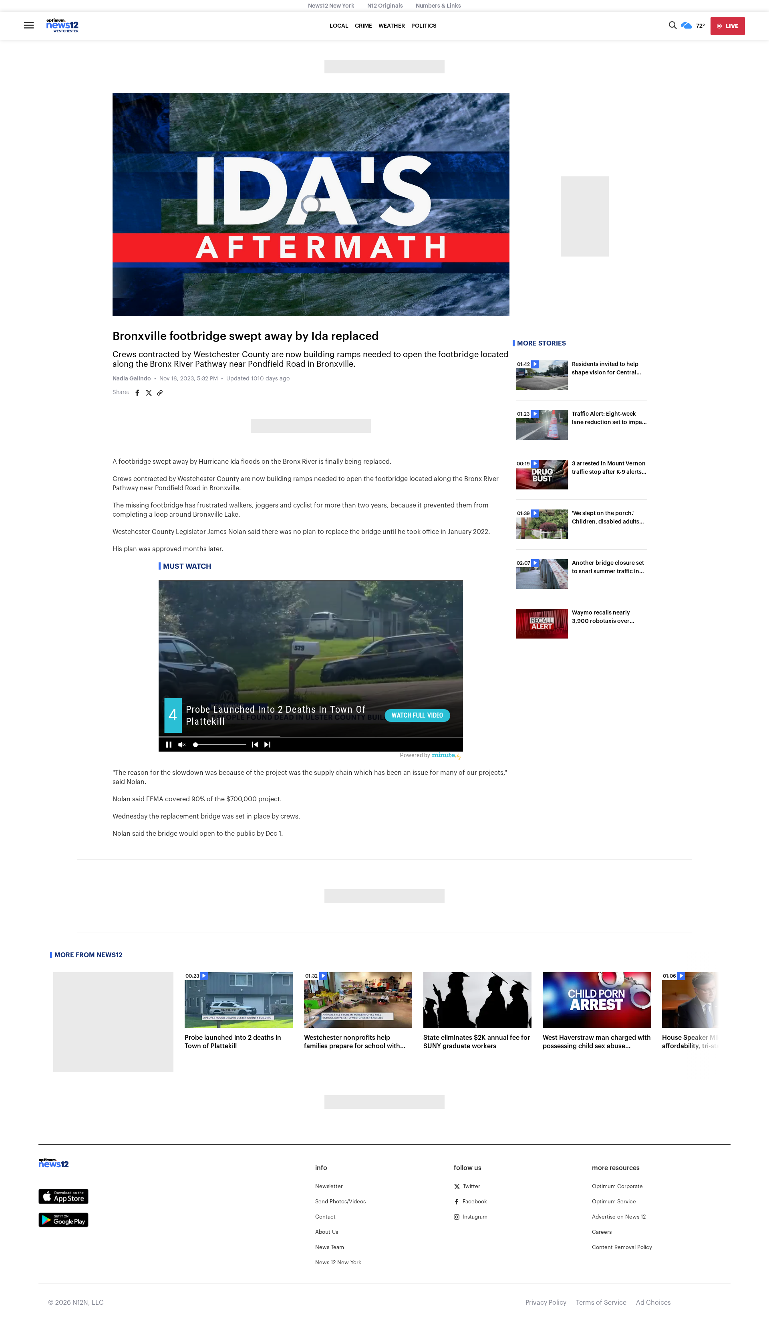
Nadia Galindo (132, 379)
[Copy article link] (160, 393)
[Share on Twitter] (148, 393)
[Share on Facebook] (137, 393)
